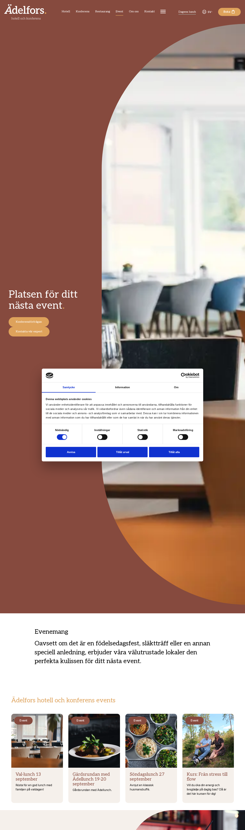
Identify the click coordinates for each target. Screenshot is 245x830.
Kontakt (149, 11)
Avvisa (71, 451)
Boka (227, 11)
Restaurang (102, 11)
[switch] (102, 437)
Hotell (66, 11)
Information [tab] (122, 387)
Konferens (82, 11)
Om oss (134, 11)
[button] (207, 12)
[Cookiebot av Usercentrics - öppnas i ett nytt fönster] (183, 375)
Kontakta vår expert (29, 331)
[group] (207, 12)
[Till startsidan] (25, 12)
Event (119, 11)
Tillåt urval (122, 451)
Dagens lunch (187, 12)
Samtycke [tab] (69, 387)
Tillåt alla (174, 451)
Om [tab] (176, 387)
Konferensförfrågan (29, 322)
